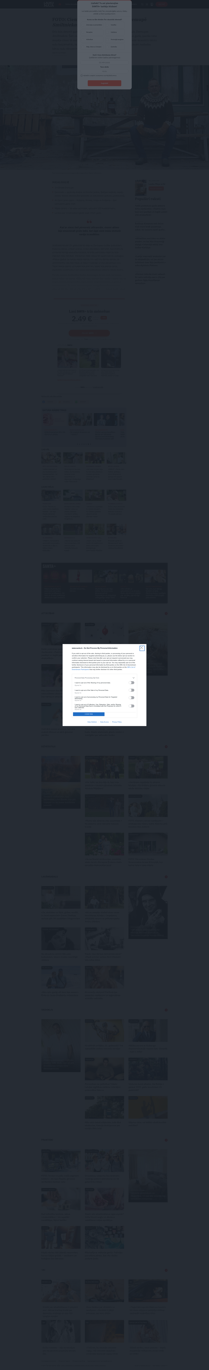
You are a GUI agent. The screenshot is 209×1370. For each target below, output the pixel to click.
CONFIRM (89, 714)
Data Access (104, 722)
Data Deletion (92, 722)
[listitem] (104, 678)
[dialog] (104, 685)
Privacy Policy (117, 722)
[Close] (142, 648)
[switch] (131, 682)
